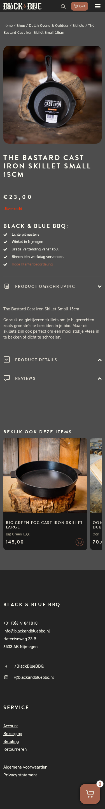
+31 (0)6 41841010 (20, 623)
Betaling (11, 741)
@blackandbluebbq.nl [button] (34, 677)
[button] (95, 6)
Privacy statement (20, 775)
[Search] (61, 6)
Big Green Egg (17, 534)
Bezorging (12, 733)
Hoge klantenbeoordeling (32, 264)
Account (10, 726)
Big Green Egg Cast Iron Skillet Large (44, 525)
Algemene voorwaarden (25, 767)
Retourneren (15, 749)
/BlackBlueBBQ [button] (29, 666)
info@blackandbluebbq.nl (26, 631)
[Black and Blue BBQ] (22, 6)
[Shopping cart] (77, 6)
